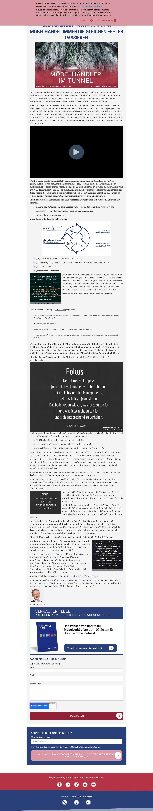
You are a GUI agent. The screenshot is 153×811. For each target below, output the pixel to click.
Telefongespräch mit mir (47, 583)
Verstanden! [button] (84, 20)
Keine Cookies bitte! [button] (104, 20)
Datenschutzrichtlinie (92, 6)
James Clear (60, 309)
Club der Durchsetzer (53, 554)
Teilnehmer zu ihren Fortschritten (76, 576)
